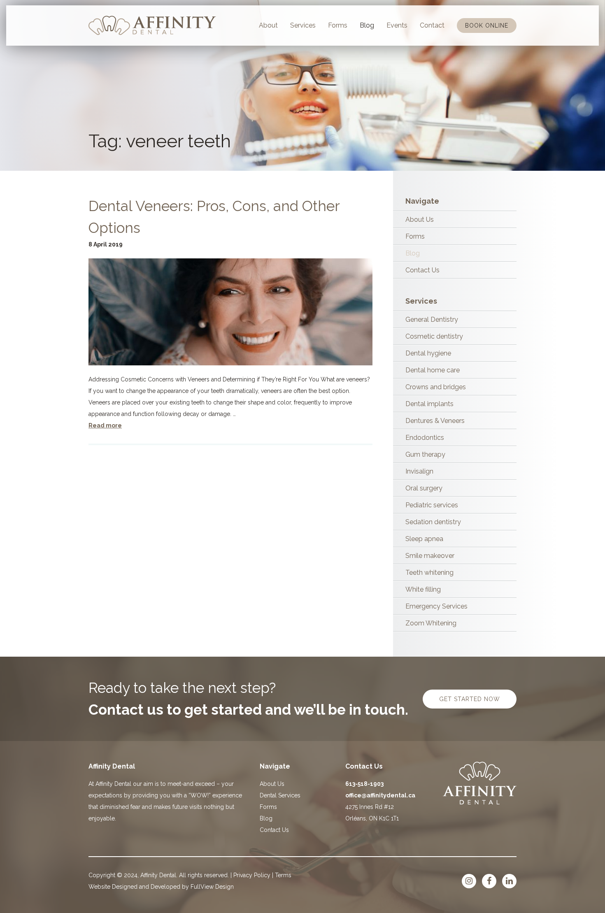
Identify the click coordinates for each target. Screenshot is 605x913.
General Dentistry (431, 319)
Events (396, 25)
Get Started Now (469, 699)
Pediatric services (431, 505)
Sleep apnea (424, 539)
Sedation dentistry (433, 522)
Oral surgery (423, 488)
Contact (432, 25)
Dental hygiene (428, 353)
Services (303, 25)
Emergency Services (436, 606)
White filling (423, 589)
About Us (419, 219)
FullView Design (212, 886)
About (268, 25)
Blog (367, 25)
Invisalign (419, 471)
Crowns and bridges (435, 387)
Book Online (486, 25)
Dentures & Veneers (435, 421)
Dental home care (432, 370)
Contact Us (422, 270)
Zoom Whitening (430, 623)
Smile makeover (429, 556)
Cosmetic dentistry (434, 336)
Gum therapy (425, 454)
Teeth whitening (429, 572)
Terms (283, 875)
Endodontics (424, 437)
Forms (337, 25)
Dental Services (280, 795)
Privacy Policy (251, 875)
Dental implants (429, 404)
